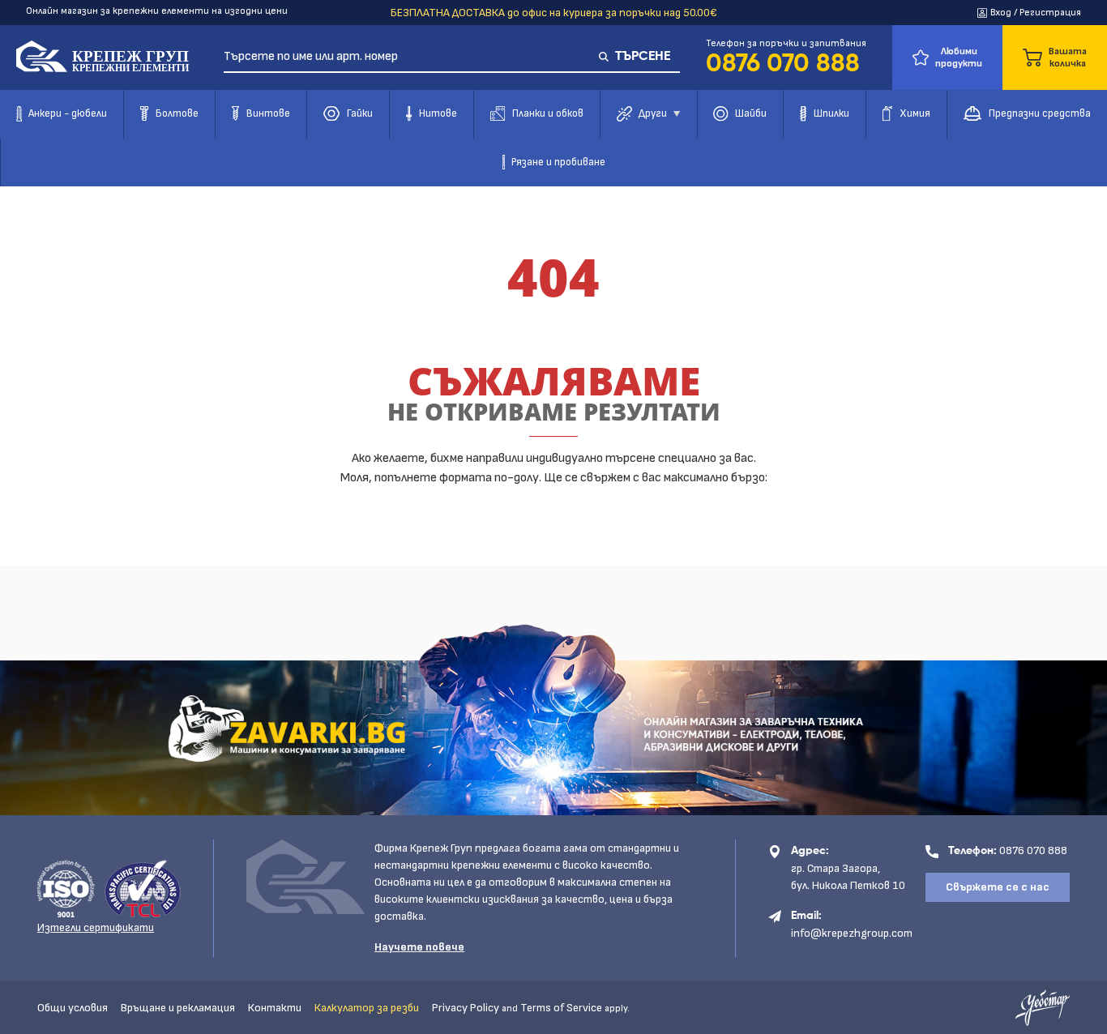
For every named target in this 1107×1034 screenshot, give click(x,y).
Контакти (274, 1008)
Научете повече (419, 947)
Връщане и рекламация (178, 1008)
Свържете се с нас (997, 887)
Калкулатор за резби (366, 1008)
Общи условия (72, 1008)
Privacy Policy (465, 1008)
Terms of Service (561, 1008)
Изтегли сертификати (95, 927)
